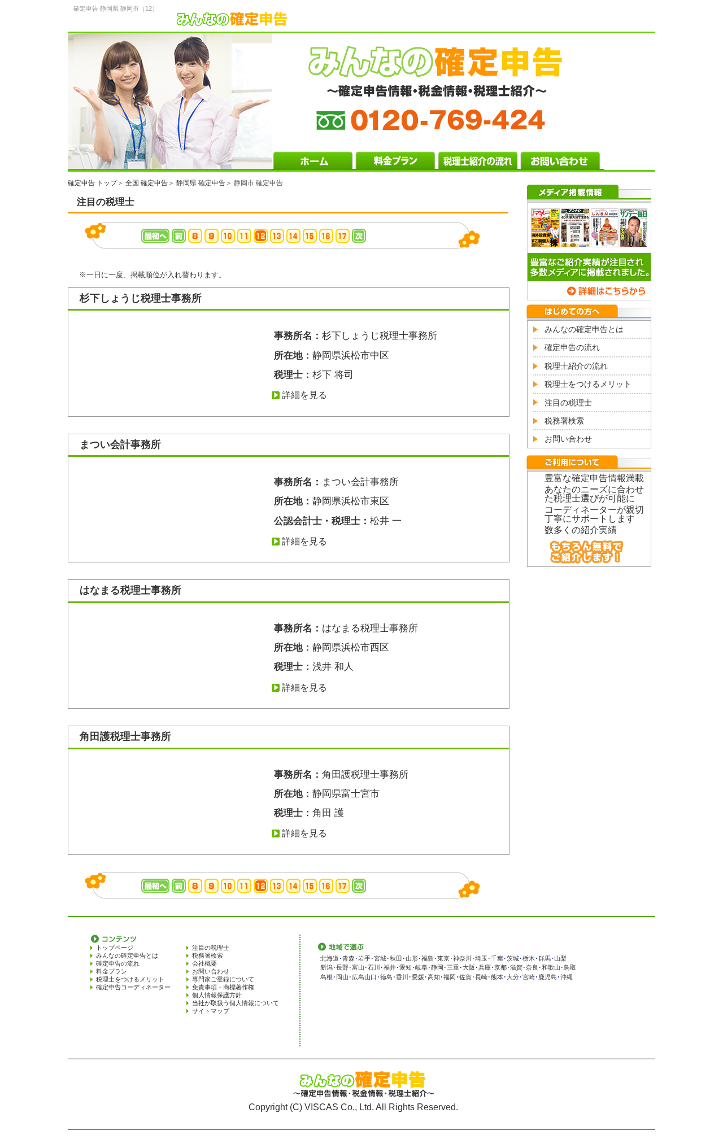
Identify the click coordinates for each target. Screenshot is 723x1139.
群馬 (544, 958)
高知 (434, 977)
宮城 (380, 958)
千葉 (497, 958)
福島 (427, 958)
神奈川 (462, 958)
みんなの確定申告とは (584, 329)
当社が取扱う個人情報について (235, 1003)
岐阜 (421, 967)
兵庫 (484, 967)
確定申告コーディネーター (133, 987)
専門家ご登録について (223, 979)
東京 (443, 958)
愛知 (405, 967)
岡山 (342, 977)
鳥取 (570, 967)
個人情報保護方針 (217, 995)
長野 (342, 967)
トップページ (114, 947)
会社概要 (204, 963)
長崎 (481, 977)
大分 (513, 977)
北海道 (329, 958)
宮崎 (528, 977)
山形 (412, 958)
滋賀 (516, 967)
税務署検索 (564, 420)
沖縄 (566, 977)
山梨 (560, 958)
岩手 (364, 958)
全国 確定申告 (146, 183)
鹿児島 (547, 977)
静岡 (437, 967)
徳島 (386, 977)
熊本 (497, 977)
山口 (370, 977)
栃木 (528, 958)
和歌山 (551, 967)
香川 (402, 977)
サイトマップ (210, 1010)
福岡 (449, 977)
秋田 (396, 958)
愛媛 (418, 977)
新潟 (326, 967)
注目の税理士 (568, 402)
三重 (453, 967)
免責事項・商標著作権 (223, 987)
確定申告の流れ (572, 347)
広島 (358, 977)
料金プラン (111, 971)
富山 (358, 967)
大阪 (469, 967)
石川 (374, 967)
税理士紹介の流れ (576, 365)
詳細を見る (304, 395)
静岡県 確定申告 (200, 183)
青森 (348, 958)
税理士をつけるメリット (588, 384)
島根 (326, 977)
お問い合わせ (568, 438)
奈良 (532, 967)
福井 (390, 967)
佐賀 (465, 977)
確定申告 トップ (92, 183)
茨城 (513, 958)
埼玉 (481, 958)
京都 (500, 967)
